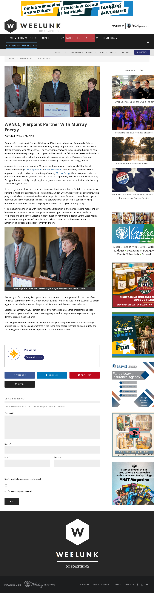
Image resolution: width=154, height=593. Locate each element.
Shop (57, 52)
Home (9, 38)
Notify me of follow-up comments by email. (23, 479)
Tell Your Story (72, 52)
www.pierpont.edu (33, 169)
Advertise (91, 52)
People (44, 38)
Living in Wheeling (21, 45)
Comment (9, 413)
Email (8, 457)
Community (27, 38)
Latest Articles (134, 70)
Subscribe (142, 52)
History (57, 38)
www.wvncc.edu (53, 169)
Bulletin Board (79, 38)
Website (57, 457)
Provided (10, 135)
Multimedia (105, 38)
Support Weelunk (109, 52)
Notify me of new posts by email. (18, 491)
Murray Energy (63, 173)
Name (8, 444)
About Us (127, 52)
